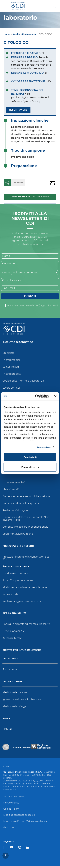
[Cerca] (54, 6)
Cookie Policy (11, 808)
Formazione (9, 669)
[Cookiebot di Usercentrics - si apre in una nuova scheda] (36, 396)
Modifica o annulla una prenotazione (24, 587)
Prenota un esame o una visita (30, 196)
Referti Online (18, 109)
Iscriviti (30, 296)
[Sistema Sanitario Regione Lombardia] (31, 747)
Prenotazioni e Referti (18, 546)
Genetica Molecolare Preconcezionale (25, 526)
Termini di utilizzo (13, 796)
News (6, 718)
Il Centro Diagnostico (17, 342)
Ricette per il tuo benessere (21, 650)
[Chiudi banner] (55, 396)
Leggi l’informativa (49, 305)
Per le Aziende (12, 681)
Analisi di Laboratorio (24, 34)
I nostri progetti (11, 373)
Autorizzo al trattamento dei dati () (32, 305)
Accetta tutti (30, 457)
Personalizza (43, 447)
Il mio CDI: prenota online (17, 580)
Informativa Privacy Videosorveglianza (25, 821)
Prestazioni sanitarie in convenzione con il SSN (27, 558)
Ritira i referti (10, 594)
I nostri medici (11, 359)
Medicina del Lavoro (14, 692)
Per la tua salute (14, 613)
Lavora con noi (11, 387)
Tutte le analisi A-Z (13, 482)
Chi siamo (8, 352)
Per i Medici (10, 658)
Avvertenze (9, 827)
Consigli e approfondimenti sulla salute (26, 624)
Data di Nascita (11, 280)
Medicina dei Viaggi (14, 706)
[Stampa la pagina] (52, 182)
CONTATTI (8, 729)
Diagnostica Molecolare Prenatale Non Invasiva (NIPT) (25, 518)
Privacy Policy (11, 802)
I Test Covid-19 (11, 489)
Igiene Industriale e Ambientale (21, 699)
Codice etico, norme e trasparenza (23, 380)
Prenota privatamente (15, 566)
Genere (5, 272)
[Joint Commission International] (5, 747)
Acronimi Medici (12, 638)
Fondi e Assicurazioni (15, 573)
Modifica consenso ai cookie (19, 814)
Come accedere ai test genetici (21, 503)
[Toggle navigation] (5, 6)
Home (7, 34)
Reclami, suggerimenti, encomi (21, 601)
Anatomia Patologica (15, 510)
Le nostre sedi (11, 366)
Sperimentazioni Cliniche (17, 533)
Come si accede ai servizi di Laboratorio (26, 496)
